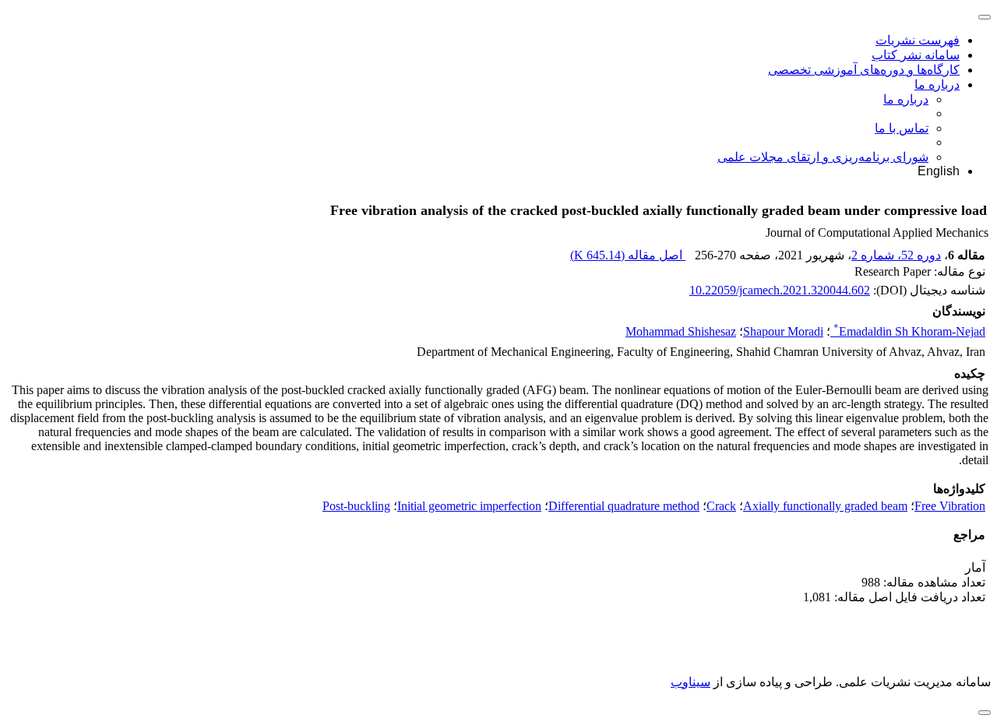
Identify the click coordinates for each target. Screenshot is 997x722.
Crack (721, 505)
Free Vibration (949, 505)
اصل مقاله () (627, 255)
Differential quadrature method (623, 505)
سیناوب (690, 682)
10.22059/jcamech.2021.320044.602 (779, 290)
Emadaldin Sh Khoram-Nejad (909, 331)
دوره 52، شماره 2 (896, 255)
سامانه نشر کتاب (916, 55)
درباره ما (937, 84)
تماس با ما (901, 128)
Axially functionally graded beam (825, 505)
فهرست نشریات (917, 40)
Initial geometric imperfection (469, 505)
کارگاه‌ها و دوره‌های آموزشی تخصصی (864, 69)
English (939, 171)
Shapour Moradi (783, 331)
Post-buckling (356, 505)
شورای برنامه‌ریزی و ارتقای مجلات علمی (822, 157)
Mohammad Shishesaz (680, 331)
